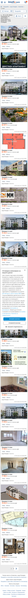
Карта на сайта (7, 592)
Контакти (14, 596)
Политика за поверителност (18, 594)
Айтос (2, 585)
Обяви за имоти (11, 590)
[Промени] (24, 11)
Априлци (17, 585)
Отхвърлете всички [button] (14, 323)
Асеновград (24, 585)
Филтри (6, 11)
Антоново (12, 585)
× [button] (24, 270)
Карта (19, 16)
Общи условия (6, 594)
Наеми (23, 590)
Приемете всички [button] (14, 319)
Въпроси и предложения (18, 592)
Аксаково (7, 585)
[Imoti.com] (1, 7)
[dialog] (14, 299)
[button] (14, 327)
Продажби (18, 590)
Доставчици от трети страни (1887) (11, 293)
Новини (4, 590)
